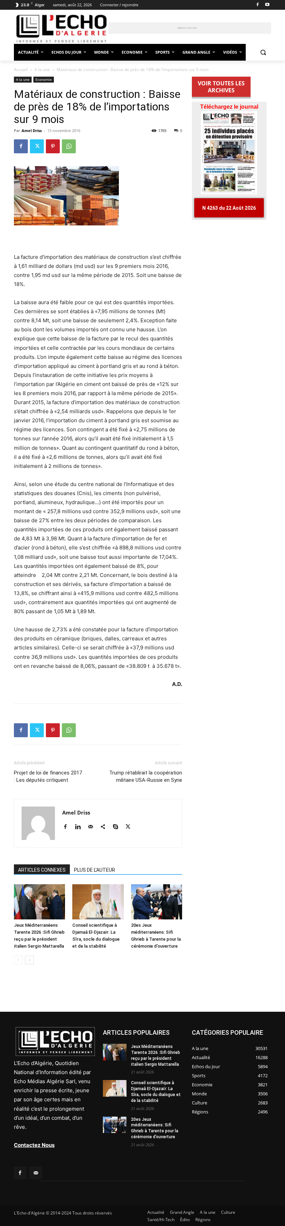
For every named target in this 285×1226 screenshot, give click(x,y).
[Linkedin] (80, 827)
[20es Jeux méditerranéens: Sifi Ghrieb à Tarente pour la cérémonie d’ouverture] (156, 901)
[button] (263, 52)
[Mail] (93, 827)
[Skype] (118, 827)
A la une (42, 69)
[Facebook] (257, 5)
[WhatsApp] (69, 146)
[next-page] (29, 960)
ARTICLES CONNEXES (42, 870)
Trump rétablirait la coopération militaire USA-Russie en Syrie (145, 776)
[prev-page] (18, 960)
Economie (43, 79)
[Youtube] (267, 5)
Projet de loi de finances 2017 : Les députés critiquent (48, 776)
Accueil (21, 69)
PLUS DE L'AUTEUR (94, 870)
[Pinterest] (53, 146)
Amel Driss (32, 130)
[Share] (105, 827)
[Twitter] (37, 146)
